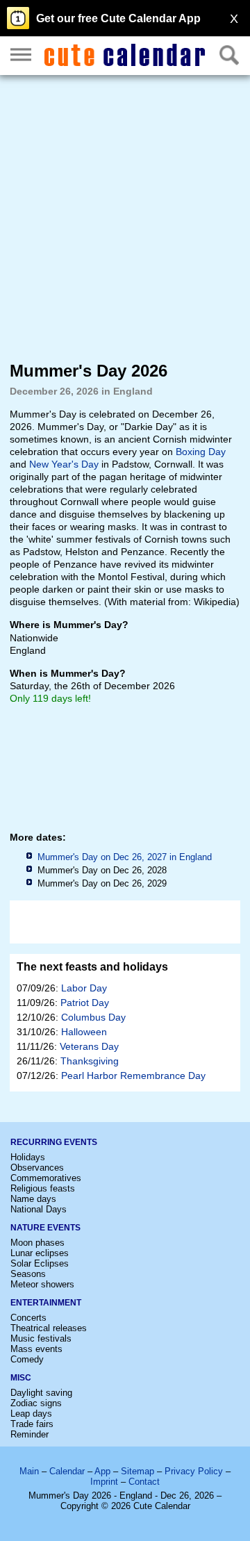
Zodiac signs (36, 1403)
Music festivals (41, 1338)
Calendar (67, 1471)
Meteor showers (42, 1284)
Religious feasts (42, 1188)
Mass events (36, 1349)
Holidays (27, 1157)
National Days (38, 1209)
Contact (144, 1481)
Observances (37, 1167)
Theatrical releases (48, 1328)
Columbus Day (93, 1017)
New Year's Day (64, 464)
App (102, 1471)
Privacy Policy (194, 1471)
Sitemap (137, 1471)
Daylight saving (41, 1392)
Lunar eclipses (39, 1253)
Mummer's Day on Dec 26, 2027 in (125, 857)
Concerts (28, 1317)
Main (29, 1471)
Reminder (29, 1434)
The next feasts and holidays (92, 967)
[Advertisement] (125, 217)
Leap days (31, 1413)
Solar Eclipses (39, 1263)
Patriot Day (84, 1002)
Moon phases (37, 1242)
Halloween (84, 1031)
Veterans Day (89, 1046)
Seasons (28, 1274)
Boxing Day (201, 451)
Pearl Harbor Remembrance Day (133, 1075)
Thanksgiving (89, 1060)
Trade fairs (31, 1424)
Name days (33, 1199)
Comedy (27, 1359)
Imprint (104, 1481)
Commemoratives (45, 1178)
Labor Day (84, 988)
